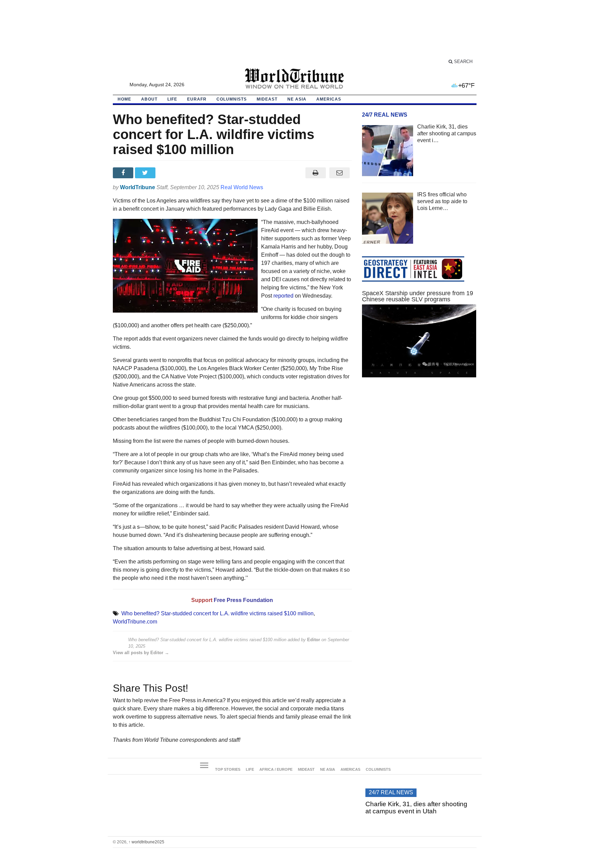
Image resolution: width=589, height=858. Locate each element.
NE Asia (296, 99)
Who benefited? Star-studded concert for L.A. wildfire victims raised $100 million (217, 613)
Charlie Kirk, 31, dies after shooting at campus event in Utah (416, 807)
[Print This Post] (315, 172)
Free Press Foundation (243, 600)
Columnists (231, 99)
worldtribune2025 (146, 842)
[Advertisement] (294, 32)
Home (124, 99)
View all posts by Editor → (141, 652)
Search (462, 61)
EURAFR (197, 99)
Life (172, 99)
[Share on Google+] (168, 172)
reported (283, 296)
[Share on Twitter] (146, 172)
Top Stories (227, 769)
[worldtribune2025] (294, 78)
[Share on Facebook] (124, 172)
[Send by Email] (340, 172)
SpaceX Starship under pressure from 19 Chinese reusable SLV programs (417, 296)
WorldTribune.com (135, 621)
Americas (328, 99)
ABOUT (149, 99)
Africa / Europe (275, 769)
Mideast (267, 99)
